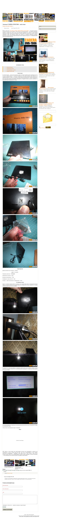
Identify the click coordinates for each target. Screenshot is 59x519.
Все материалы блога (27, 516)
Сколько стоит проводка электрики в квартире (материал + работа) (46, 104)
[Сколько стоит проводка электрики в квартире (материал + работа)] (43, 102)
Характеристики (10, 68)
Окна (8, 11)
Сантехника (13, 11)
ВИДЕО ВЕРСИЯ (10, 71)
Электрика (18, 11)
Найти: (40, 26)
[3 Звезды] (12, 470)
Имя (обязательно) (5, 485)
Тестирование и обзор (11, 69)
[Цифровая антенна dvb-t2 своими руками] (43, 41)
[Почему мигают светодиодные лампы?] (43, 72)
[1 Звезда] (4, 470)
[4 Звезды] (16, 470)
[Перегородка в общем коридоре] (43, 87)
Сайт (3, 492)
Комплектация (10, 67)
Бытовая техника (30, 11)
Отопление (24, 11)
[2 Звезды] (8, 470)
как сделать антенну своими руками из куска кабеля (19, 30)
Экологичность (37, 11)
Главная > (4, 11)
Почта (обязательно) (6, 488)
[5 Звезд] (20, 470)
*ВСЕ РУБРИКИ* (44, 11)
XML (38, 516)
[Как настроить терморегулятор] (43, 57)
